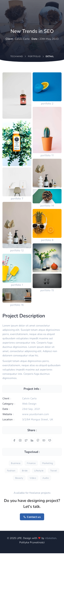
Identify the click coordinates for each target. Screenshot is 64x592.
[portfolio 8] (47, 223)
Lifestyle (39, 470)
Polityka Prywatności (32, 542)
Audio (46, 477)
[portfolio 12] (16, 225)
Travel (53, 470)
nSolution (50, 538)
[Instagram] (20, 440)
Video (33, 477)
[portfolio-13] (16, 143)
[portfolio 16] (16, 295)
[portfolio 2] (47, 86)
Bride (25, 470)
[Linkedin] (32, 440)
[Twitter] (26, 440)
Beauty (19, 477)
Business (15, 463)
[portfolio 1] (16, 268)
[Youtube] (43, 440)
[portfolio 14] (47, 196)
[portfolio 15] (47, 281)
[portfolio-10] (16, 95)
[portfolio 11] (47, 130)
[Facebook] (14, 440)
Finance (31, 463)
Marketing (47, 463)
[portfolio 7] (16, 181)
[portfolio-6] (47, 173)
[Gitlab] (49, 440)
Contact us (34, 516)
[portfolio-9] (47, 257)
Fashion (11, 470)
